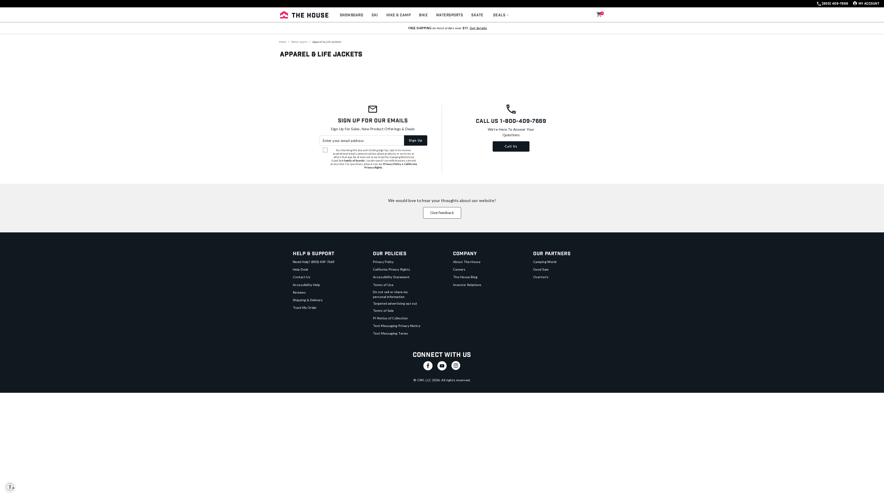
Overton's (541, 277)
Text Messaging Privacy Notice (396, 326)
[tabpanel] (442, 73)
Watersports (299, 41)
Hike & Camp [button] (398, 15)
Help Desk (300, 269)
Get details (478, 28)
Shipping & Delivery (308, 300)
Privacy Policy (383, 262)
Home (282, 41)
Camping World (544, 262)
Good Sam (541, 269)
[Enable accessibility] (10, 486)
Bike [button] (423, 15)
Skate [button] (477, 15)
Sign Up (415, 140)
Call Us (511, 146)
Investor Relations (467, 285)
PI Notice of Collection (390, 318)
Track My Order (305, 307)
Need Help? (314, 262)
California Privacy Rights (391, 269)
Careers (459, 269)
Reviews (299, 292)
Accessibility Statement (391, 277)
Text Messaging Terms (390, 333)
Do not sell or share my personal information (390, 294)
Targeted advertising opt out (395, 303)
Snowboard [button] (351, 15)
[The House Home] (304, 14)
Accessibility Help (306, 285)
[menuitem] (351, 15)
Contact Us (301, 277)
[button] (501, 15)
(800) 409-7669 (835, 4)
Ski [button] (375, 15)
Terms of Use (383, 285)
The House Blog (465, 277)
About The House (466, 262)
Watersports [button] (449, 15)
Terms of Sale (383, 310)
